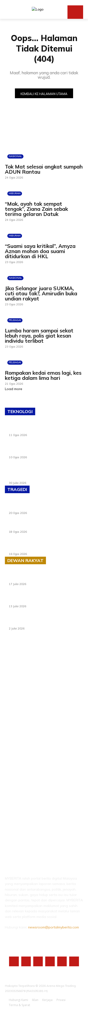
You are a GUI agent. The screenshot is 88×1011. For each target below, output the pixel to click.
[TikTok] (50, 961)
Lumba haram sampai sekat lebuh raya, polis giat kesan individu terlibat (39, 335)
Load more (13, 389)
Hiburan (15, 193)
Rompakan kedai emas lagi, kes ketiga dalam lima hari (43, 375)
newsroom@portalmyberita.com (53, 927)
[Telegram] (38, 961)
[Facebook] (14, 961)
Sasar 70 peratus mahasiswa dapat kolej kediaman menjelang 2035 (41, 600)
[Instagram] (26, 961)
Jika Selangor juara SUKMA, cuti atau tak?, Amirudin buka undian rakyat (41, 293)
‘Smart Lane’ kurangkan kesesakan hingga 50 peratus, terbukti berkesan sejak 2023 (45, 622)
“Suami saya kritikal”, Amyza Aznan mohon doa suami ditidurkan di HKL (40, 251)
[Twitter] (62, 961)
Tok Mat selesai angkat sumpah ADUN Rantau (44, 169)
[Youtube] (74, 961)
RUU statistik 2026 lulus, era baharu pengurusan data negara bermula (37, 577)
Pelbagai (15, 320)
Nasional (15, 156)
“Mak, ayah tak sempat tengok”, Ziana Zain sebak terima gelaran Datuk (36, 209)
